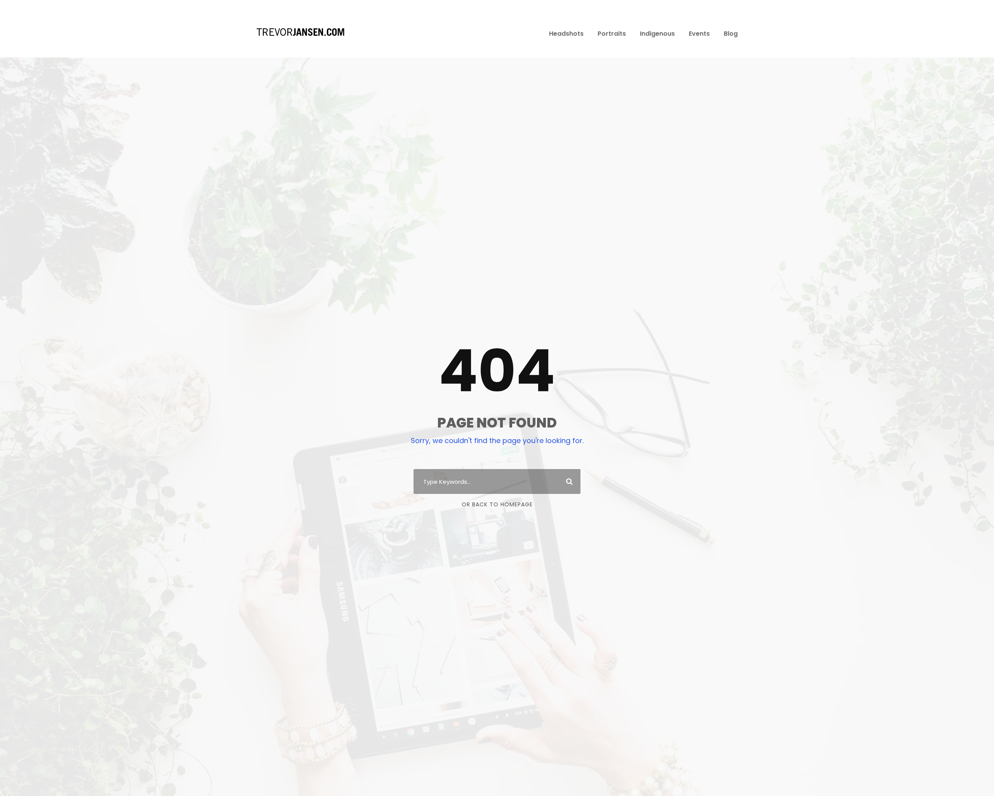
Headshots (566, 33)
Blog (731, 33)
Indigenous (657, 33)
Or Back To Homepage (497, 504)
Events (699, 33)
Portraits (612, 33)
